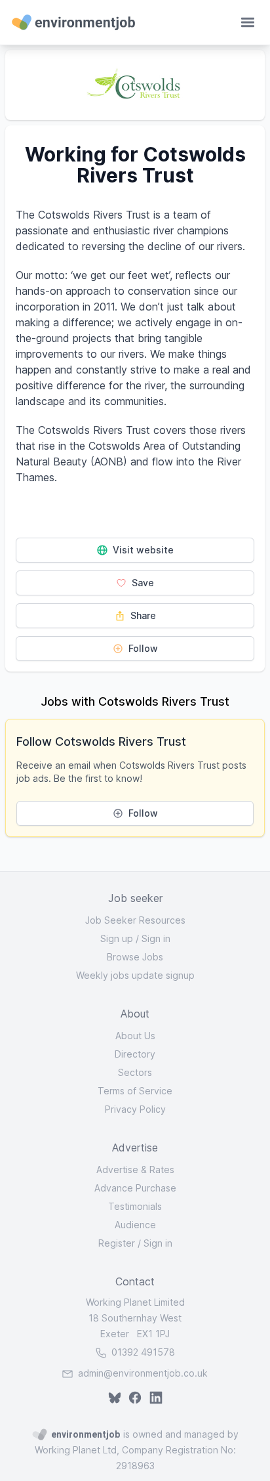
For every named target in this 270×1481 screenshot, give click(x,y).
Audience (135, 1224)
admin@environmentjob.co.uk (143, 1373)
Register (116, 1243)
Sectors (135, 1072)
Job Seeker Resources (135, 920)
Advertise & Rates (135, 1169)
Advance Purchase (135, 1187)
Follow (142, 648)
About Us (135, 1035)
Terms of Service (135, 1090)
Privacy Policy (135, 1109)
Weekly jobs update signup (135, 975)
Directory (135, 1054)
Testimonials (135, 1206)
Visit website (142, 549)
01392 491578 (142, 1352)
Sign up (116, 938)
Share (142, 615)
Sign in (156, 938)
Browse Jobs (135, 956)
